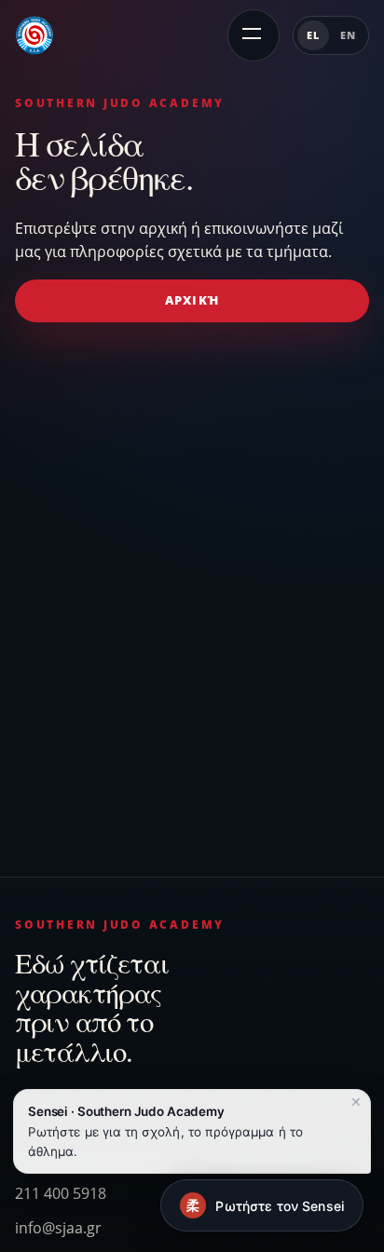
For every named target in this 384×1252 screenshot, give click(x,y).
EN (348, 35)
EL (313, 35)
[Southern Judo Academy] (34, 35)
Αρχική (191, 300)
